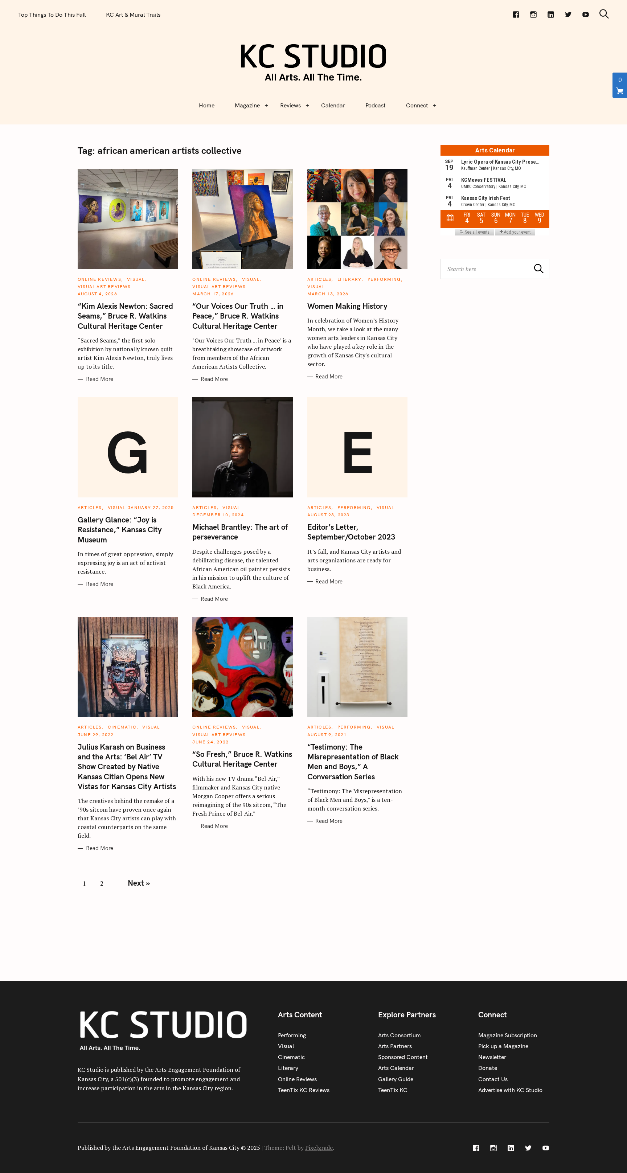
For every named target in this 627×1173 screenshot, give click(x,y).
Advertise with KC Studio (510, 1090)
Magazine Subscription (507, 1035)
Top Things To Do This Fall (52, 14)
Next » (139, 882)
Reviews (290, 105)
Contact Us (493, 1079)
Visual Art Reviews (104, 286)
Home (206, 105)
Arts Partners (395, 1046)
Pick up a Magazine (503, 1046)
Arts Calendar (396, 1067)
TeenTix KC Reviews (303, 1090)
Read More (99, 379)
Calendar (333, 105)
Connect (417, 105)
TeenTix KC (392, 1090)
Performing (384, 279)
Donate (487, 1067)
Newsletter (492, 1057)
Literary (349, 279)
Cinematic (122, 727)
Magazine (247, 105)
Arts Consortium (399, 1035)
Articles (319, 279)
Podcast (375, 105)
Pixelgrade (319, 1148)
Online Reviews (99, 279)
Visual (135, 279)
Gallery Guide (395, 1079)
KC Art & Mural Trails (133, 14)
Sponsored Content (403, 1057)
